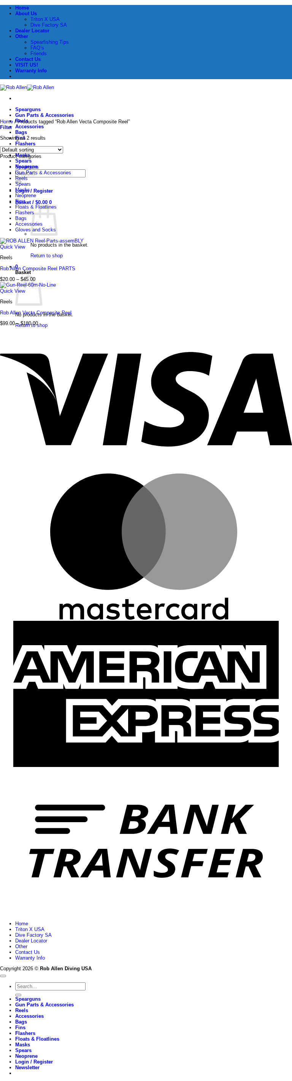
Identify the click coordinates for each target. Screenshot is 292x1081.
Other (21, 36)
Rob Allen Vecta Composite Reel (35, 313)
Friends (38, 53)
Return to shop (46, 255)
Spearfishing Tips (49, 42)
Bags (21, 132)
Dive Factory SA (48, 25)
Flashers (25, 144)
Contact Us (28, 59)
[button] (33, 202)
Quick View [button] (12, 247)
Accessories (29, 126)
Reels (21, 178)
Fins (20, 201)
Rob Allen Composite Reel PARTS (37, 268)
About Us (26, 13)
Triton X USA (45, 19)
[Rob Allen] (27, 87)
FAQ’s (37, 48)
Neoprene (25, 195)
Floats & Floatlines (37, 1039)
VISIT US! (26, 65)
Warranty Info (31, 70)
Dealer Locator (32, 30)
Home (22, 8)
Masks (22, 190)
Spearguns (28, 109)
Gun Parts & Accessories (44, 115)
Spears (23, 161)
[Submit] (18, 995)
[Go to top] (3, 976)
